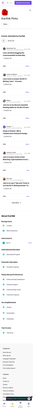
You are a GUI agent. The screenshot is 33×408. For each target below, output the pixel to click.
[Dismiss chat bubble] (31, 396)
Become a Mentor (8, 387)
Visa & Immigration (8, 365)
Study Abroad (7, 352)
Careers (5, 384)
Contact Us (6, 381)
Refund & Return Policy (9, 400)
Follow (30, 243)
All (3, 40)
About (4, 378)
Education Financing (8, 362)
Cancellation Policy (8, 394)
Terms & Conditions (8, 391)
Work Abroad (7, 355)
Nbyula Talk (11, 40)
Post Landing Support (9, 368)
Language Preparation (9, 358)
